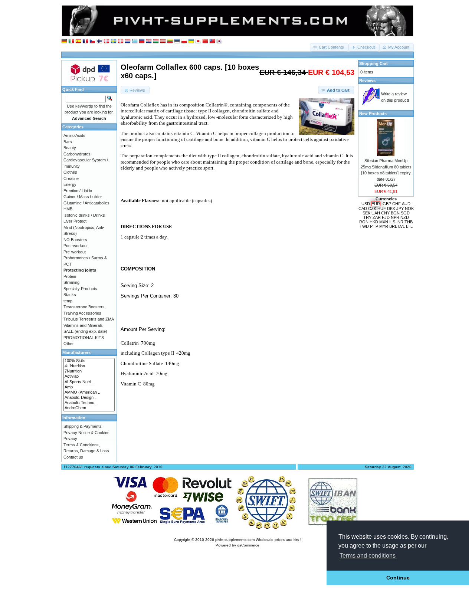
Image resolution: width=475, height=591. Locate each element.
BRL (393, 226)
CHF (396, 203)
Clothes (70, 172)
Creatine (71, 178)
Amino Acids (74, 135)
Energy (69, 184)
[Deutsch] (64, 41)
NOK (409, 208)
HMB (67, 209)
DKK (391, 208)
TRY (367, 217)
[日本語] (198, 41)
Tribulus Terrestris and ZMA (88, 319)
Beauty (69, 147)
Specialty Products (80, 288)
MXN (383, 222)
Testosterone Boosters (84, 307)
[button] (329, 47)
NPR (395, 217)
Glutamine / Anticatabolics (86, 203)
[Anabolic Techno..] (89, 403)
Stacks (69, 294)
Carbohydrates (77, 154)
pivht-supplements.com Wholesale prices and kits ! (258, 540)
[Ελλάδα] (135, 41)
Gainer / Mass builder (82, 196)
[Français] (85, 41)
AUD (406, 203)
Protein (69, 276)
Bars (67, 141)
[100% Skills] (89, 361)
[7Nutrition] (89, 371)
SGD (405, 213)
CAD (362, 208)
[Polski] (184, 41)
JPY (400, 208)
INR (399, 222)
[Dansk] (121, 41)
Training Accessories (82, 313)
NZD (404, 217)
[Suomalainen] (99, 41)
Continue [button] (398, 578)
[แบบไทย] (212, 41)
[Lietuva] (170, 41)
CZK (372, 208)
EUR (375, 203)
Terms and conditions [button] (368, 555)
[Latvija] (163, 41)
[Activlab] (89, 376)
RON (363, 222)
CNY (385, 213)
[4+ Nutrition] (89, 366)
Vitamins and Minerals (83, 325)
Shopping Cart (373, 63)
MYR (383, 226)
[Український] (191, 41)
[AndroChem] (89, 408)
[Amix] (89, 387)
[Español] (78, 41)
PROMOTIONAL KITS (83, 337)
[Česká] (92, 41)
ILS (392, 222)
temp (67, 301)
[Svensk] (114, 41)
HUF (381, 208)
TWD (364, 226)
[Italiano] (71, 41)
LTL (409, 226)
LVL (401, 226)
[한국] (219, 41)
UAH (375, 213)
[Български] (142, 41)
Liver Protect (74, 221)
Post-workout (75, 245)
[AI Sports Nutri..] (89, 382)
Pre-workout (74, 252)
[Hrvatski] (149, 41)
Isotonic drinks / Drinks (84, 215)
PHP (374, 226)
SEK (366, 213)
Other (68, 343)
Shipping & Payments (82, 426)
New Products (373, 113)
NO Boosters (75, 239)
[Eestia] (177, 41)
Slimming (71, 282)
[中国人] (205, 41)
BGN (395, 213)
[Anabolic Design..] (89, 397)
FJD (386, 217)
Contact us (73, 457)
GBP (387, 203)
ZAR (377, 217)
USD (365, 203)
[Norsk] (106, 41)
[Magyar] (156, 41)
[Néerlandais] (128, 41)
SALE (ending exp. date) (85, 331)
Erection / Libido (77, 190)
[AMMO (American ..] (89, 392)
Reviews (367, 80)
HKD (374, 222)
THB (408, 222)
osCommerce (248, 545)
